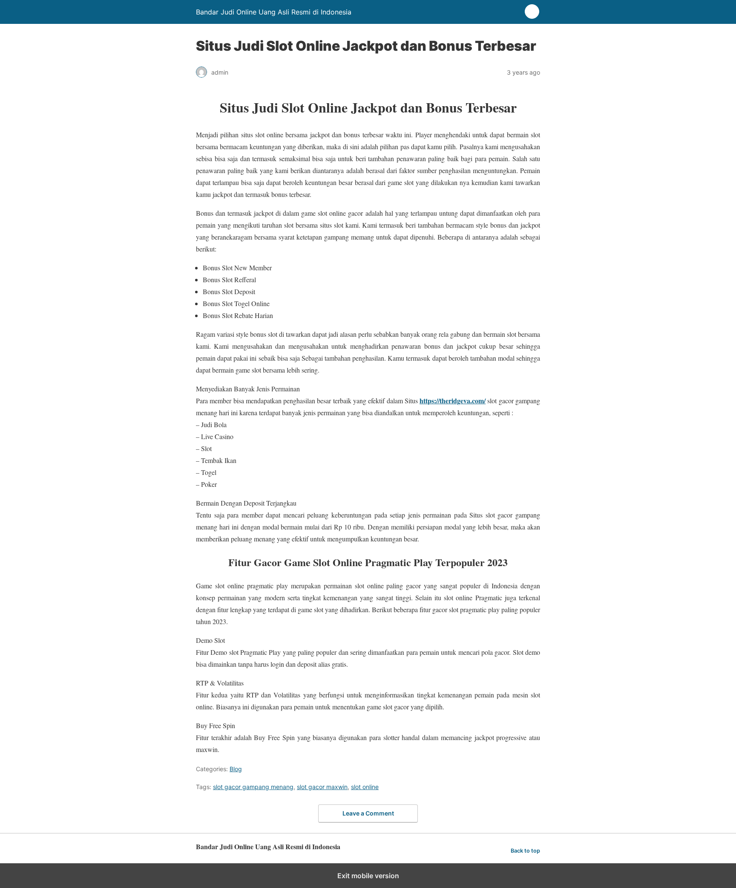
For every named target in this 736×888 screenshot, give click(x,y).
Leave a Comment (368, 813)
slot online (365, 786)
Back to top (525, 851)
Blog (236, 768)
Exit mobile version (368, 875)
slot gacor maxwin (322, 786)
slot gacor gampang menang (253, 786)
